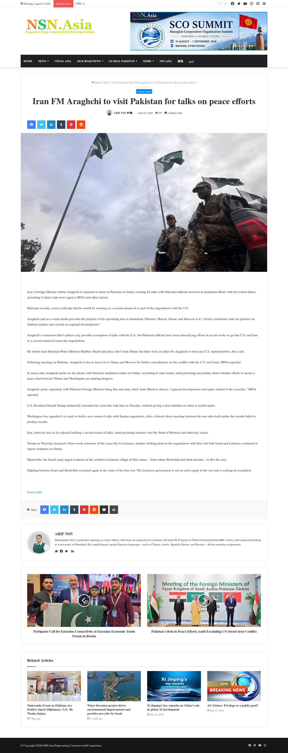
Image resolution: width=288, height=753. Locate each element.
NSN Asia (166, 61)
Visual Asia (62, 61)
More (147, 61)
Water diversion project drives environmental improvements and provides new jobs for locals (108, 709)
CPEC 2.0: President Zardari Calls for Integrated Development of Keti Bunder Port (122, 3)
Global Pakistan (122, 61)
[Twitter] (67, 551)
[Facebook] (62, 551)
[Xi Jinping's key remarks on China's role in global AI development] (174, 686)
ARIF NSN (120, 113)
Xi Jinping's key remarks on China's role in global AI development (173, 707)
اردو (191, 61)
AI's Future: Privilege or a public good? (232, 705)
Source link (34, 492)
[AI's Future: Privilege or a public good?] (234, 686)
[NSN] (60, 26)
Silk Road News (89, 61)
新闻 (180, 61)
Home (28, 61)
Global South (119, 82)
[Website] (57, 551)
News (42, 61)
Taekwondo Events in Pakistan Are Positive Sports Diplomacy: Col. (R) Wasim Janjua (50, 709)
